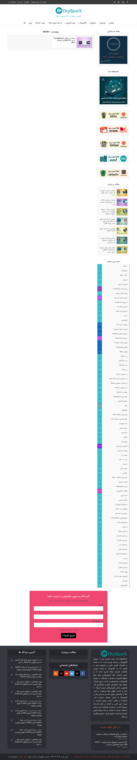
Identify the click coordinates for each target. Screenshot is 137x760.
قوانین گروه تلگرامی (112, 756)
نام (102, 613)
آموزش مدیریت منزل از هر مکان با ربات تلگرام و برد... (107, 192)
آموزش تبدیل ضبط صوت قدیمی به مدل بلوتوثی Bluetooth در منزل (28, 661)
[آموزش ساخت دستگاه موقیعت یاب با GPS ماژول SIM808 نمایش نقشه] (121, 211)
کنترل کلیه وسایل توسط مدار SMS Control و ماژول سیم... (107, 250)
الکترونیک (82, 23)
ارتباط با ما (12, 2)
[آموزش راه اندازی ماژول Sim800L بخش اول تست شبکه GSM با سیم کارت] (121, 221)
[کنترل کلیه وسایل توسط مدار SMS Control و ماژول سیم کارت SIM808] (121, 250)
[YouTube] (66, 673)
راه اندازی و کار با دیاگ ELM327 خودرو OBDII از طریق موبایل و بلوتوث (28, 668)
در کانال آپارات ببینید (110, 727)
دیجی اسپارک (23, 756)
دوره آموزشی (70, 23)
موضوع (103, 23)
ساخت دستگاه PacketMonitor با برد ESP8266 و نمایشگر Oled (64, 40)
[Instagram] (77, 673)
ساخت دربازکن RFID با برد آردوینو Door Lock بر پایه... (107, 202)
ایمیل (100, 605)
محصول (93, 23)
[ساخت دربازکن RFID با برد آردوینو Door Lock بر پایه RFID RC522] (121, 202)
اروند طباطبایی (37, 674)
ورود (30, 23)
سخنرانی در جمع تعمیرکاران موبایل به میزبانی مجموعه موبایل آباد (111, 735)
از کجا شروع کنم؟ (55, 23)
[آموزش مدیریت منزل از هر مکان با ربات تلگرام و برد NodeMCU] (121, 192)
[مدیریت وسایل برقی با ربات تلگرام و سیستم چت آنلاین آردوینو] (121, 240)
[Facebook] (82, 673)
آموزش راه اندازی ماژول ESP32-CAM (107, 230)
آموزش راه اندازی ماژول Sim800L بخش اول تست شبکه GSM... (107, 221)
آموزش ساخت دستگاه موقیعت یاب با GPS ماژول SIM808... (108, 211)
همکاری (26, 2)
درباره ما (20, 2)
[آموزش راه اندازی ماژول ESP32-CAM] (121, 230)
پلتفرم (111, 23)
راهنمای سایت (125, 756)
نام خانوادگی (97, 621)
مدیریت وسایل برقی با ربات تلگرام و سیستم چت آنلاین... (108, 240)
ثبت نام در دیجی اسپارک (82, 756)
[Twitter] (71, 673)
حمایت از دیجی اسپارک (38, 2)
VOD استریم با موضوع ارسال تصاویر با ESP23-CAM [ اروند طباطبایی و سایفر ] (111, 743)
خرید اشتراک (40, 23)
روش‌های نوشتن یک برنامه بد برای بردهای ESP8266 (28, 675)
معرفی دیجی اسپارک (98, 756)
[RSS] (55, 673)
